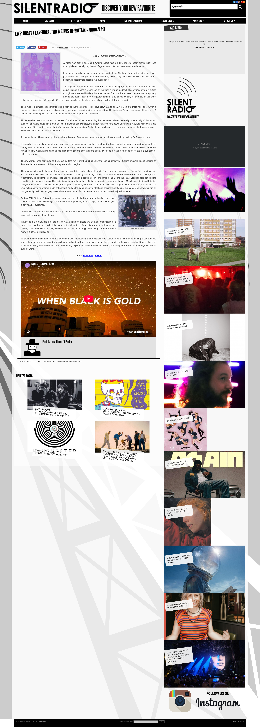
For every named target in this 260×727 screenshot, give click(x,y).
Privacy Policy (238, 722)
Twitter (98, 255)
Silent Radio (90, 9)
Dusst (53, 361)
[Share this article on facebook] (31, 47)
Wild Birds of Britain (75, 361)
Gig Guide (49, 20)
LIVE (28, 361)
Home (25, 20)
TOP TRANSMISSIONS (133, 20)
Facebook (88, 255)
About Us (228, 20)
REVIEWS (75, 20)
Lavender (65, 361)
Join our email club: (126, 722)
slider (39, 361)
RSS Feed (42, 722)
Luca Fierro (63, 48)
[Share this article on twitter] (20, 47)
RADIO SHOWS (168, 20)
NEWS (102, 20)
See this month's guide (204, 47)
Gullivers (59, 361)
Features (197, 20)
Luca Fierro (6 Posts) (61, 342)
